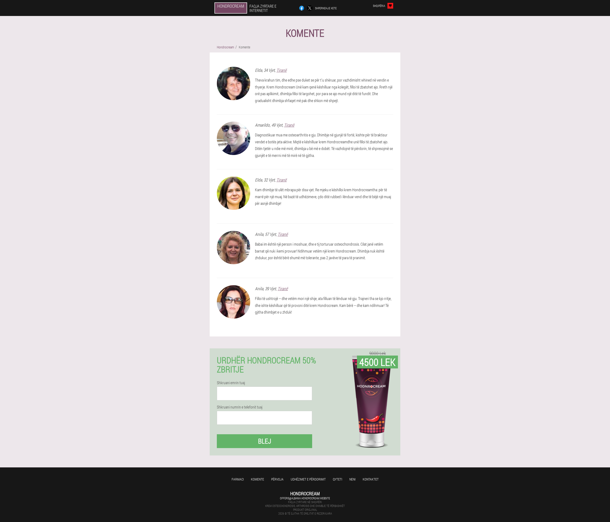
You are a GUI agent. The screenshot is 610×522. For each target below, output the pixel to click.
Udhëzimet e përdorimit (308, 479)
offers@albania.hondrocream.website (305, 498)
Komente (257, 479)
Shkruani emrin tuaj (231, 383)
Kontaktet (371, 479)
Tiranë (281, 70)
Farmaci (238, 479)
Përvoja (277, 479)
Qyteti (337, 479)
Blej (264, 441)
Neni (352, 479)
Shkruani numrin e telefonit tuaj (239, 407)
